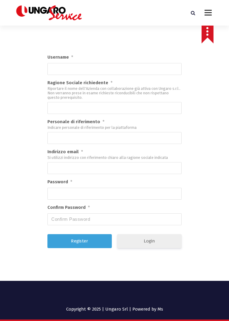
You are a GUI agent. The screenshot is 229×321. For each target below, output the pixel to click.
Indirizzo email (65, 151)
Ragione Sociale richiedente (79, 82)
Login (149, 241)
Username (60, 57)
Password (59, 181)
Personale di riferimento (75, 121)
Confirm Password (68, 207)
